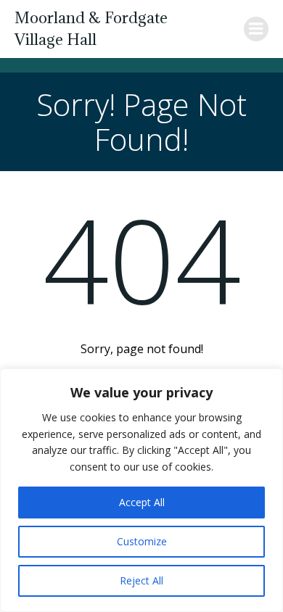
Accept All (142, 502)
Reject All (141, 580)
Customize (142, 541)
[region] (141, 490)
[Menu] (256, 29)
